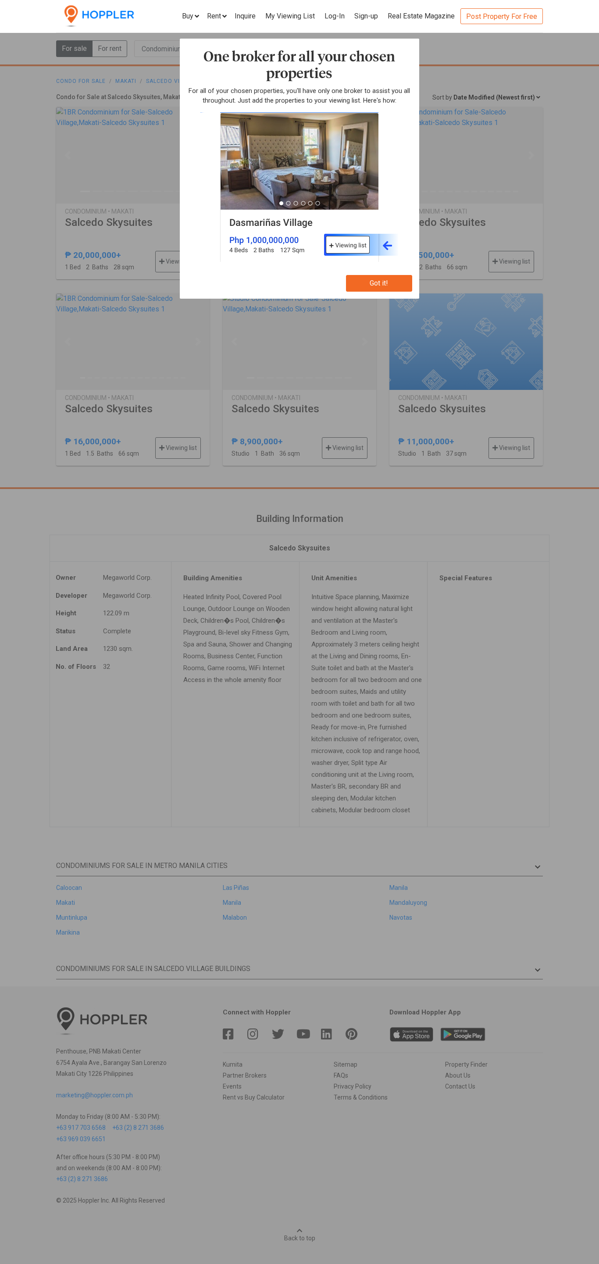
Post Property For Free (501, 16)
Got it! (379, 283)
